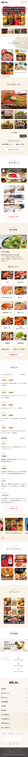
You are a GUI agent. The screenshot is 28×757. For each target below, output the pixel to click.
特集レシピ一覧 (20, 144)
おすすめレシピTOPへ (14, 149)
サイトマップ (20, 752)
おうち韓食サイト (5, 719)
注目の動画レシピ (7, 144)
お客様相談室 (4, 701)
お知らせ (4, 733)
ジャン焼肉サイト (5, 714)
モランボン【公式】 (18, 660)
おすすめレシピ (5, 693)
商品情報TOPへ (14, 354)
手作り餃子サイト (5, 723)
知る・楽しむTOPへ (14, 217)
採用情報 (3, 710)
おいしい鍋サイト (5, 727)
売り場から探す (5, 349)
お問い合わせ (11, 733)
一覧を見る (22, 374)
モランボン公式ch (18, 671)
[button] (0, 538)
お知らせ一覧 (14, 508)
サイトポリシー (9, 749)
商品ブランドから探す (19, 349)
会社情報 (3, 706)
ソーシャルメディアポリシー (10, 752)
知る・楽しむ (4, 697)
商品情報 (3, 689)
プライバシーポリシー (17, 749)
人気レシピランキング (13, 141)
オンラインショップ (22, 733)
